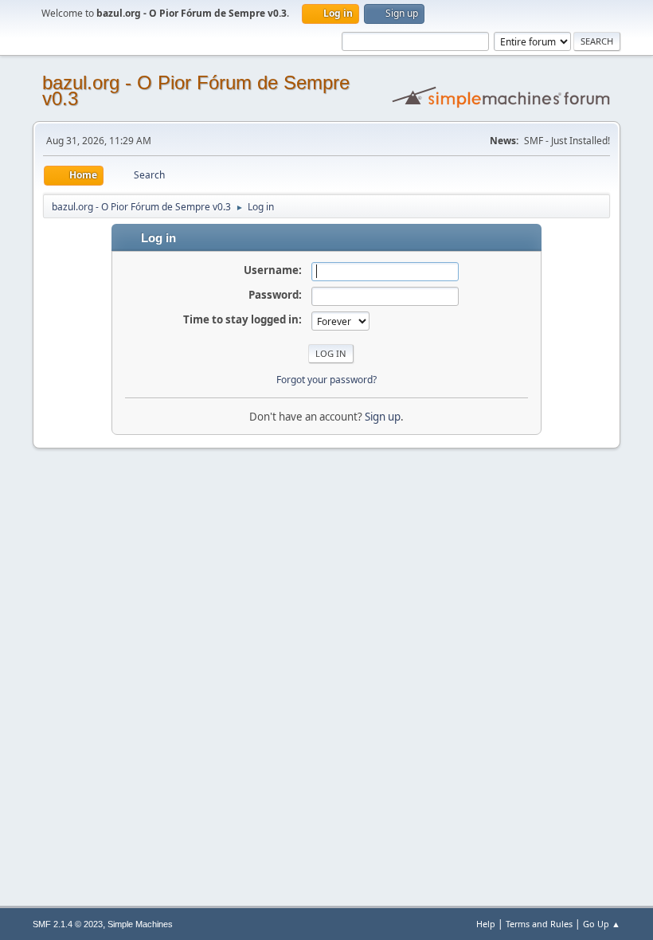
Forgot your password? (326, 379)
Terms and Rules (539, 924)
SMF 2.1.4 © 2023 (68, 924)
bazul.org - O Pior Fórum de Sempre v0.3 (196, 90)
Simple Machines (140, 924)
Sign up (383, 416)
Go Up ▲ (601, 924)
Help (485, 924)
